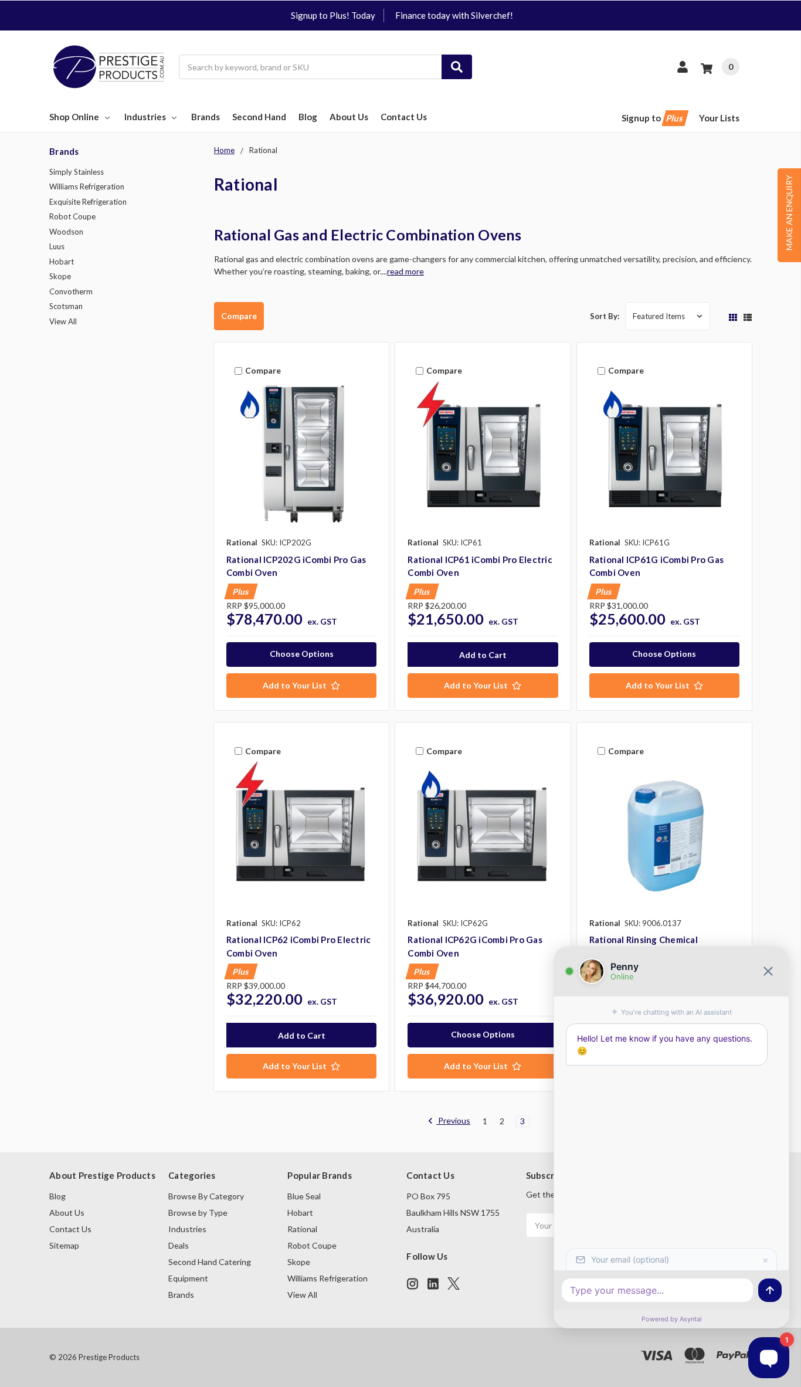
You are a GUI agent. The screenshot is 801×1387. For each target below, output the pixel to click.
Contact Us (404, 116)
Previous (453, 1120)
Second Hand (259, 116)
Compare (239, 316)
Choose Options (302, 654)
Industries (145, 116)
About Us (349, 116)
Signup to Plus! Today (333, 15)
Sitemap (64, 1245)
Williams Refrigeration (86, 186)
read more (405, 271)
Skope (60, 276)
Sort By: (604, 316)
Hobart (61, 261)
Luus (57, 246)
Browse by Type (198, 1213)
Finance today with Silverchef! (454, 15)
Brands (205, 116)
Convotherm (71, 291)
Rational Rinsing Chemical (643, 939)
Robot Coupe (72, 216)
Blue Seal (304, 1196)
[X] (453, 1283)
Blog (307, 116)
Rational (302, 1229)
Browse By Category (206, 1196)
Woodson (66, 231)
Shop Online (74, 116)
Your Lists (719, 118)
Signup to (653, 118)
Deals (178, 1245)
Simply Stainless (76, 172)
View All (63, 321)
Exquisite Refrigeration (88, 201)
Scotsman (66, 306)
